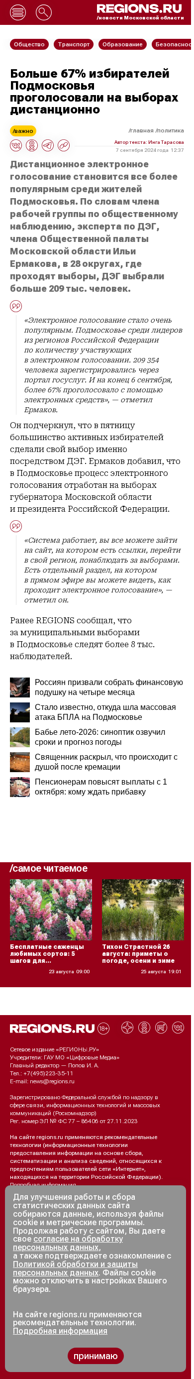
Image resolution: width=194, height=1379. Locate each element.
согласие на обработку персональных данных (68, 1243)
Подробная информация (43, 1184)
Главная (142, 130)
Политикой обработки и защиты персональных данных (75, 1268)
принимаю (96, 1356)
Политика (170, 130)
